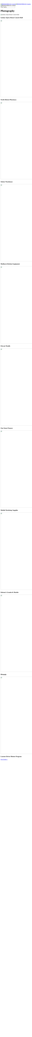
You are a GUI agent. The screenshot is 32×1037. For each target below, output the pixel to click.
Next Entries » (4, 759)
